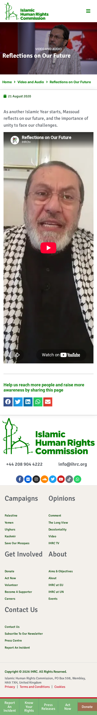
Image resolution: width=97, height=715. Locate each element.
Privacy (10, 687)
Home (7, 82)
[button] (88, 11)
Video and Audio (48, 49)
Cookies (59, 687)
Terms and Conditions (35, 687)
